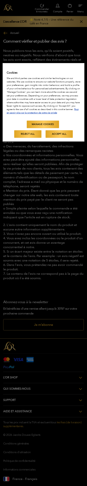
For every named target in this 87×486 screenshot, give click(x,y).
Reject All (28, 133)
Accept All (59, 133)
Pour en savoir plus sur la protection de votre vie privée (43, 111)
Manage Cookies (43, 124)
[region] (43, 102)
